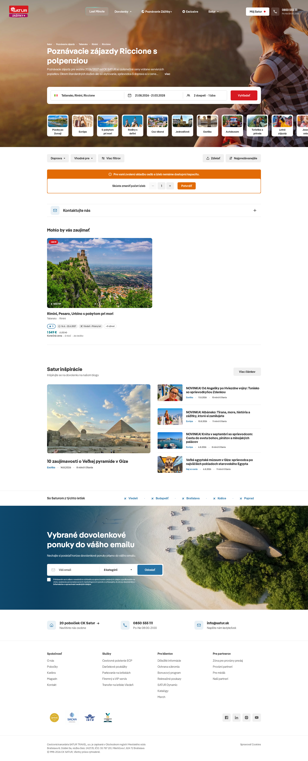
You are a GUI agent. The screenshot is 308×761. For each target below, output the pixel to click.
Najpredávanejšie (245, 158)
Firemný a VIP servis (114, 679)
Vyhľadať (244, 95)
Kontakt (51, 685)
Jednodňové (182, 131)
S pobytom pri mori (108, 131)
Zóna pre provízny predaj (228, 660)
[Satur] (18, 12)
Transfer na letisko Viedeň (118, 685)
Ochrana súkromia (168, 666)
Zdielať (215, 158)
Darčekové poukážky (114, 666)
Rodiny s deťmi (132, 131)
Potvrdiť (186, 186)
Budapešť (161, 498)
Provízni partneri (222, 666)
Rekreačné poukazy (169, 679)
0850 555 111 (143, 623)
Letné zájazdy (282, 131)
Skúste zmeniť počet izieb (128, 186)
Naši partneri (220, 679)
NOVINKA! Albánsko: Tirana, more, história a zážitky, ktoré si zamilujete (218, 414)
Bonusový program (169, 672)
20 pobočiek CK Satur (77, 623)
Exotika (207, 131)
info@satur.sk (218, 623)
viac (167, 74)
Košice (221, 498)
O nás (50, 660)
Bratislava (193, 498)
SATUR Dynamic (167, 685)
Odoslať (150, 570)
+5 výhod (110, 326)
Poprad (249, 498)
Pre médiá (219, 672)
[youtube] (256, 717)
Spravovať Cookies (250, 744)
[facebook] (226, 717)
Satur (211, 11)
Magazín (52, 679)
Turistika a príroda (257, 131)
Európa (83, 131)
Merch (161, 697)
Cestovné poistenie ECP (117, 660)
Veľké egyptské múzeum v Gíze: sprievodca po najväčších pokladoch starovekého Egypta (219, 462)
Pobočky (52, 666)
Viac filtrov (113, 158)
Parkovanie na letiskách (116, 672)
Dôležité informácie (169, 660)
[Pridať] (170, 185)
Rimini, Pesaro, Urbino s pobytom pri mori (80, 313)
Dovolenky (121, 11)
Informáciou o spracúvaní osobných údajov (72, 584)
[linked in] (236, 717)
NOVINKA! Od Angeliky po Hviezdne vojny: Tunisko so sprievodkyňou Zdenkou (222, 390)
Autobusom (232, 131)
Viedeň (133, 498)
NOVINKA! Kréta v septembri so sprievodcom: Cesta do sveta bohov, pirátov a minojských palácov (219, 438)
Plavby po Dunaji (57, 131)
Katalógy (163, 691)
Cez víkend (158, 131)
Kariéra (51, 672)
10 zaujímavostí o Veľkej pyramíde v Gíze (87, 461)
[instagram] (246, 717)
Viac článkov (247, 371)
